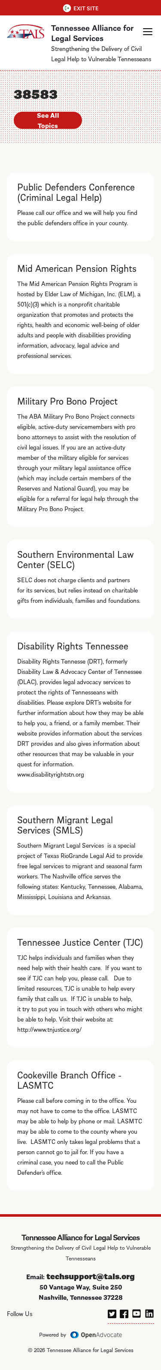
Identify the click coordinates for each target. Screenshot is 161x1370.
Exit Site (86, 7)
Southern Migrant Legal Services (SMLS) (65, 824)
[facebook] (124, 1312)
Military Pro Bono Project (67, 400)
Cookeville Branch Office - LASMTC (69, 1079)
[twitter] (112, 1312)
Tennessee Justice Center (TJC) (80, 941)
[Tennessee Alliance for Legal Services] (25, 32)
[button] (147, 31)
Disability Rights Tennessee (72, 645)
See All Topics (48, 120)
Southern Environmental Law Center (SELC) (75, 558)
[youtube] (136, 1312)
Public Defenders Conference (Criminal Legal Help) (76, 191)
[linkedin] (149, 1312)
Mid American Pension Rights (77, 267)
